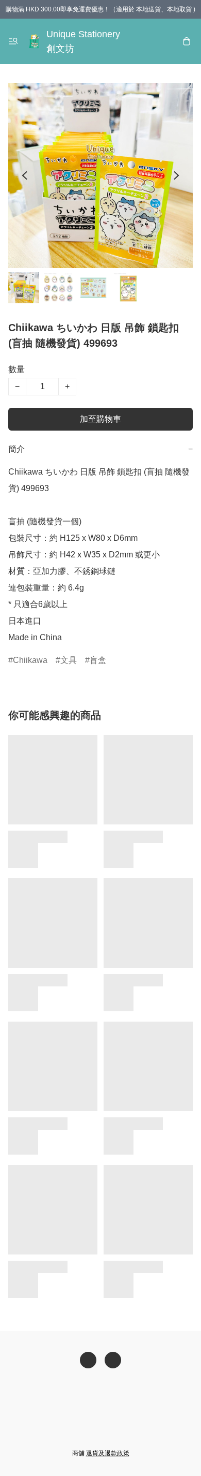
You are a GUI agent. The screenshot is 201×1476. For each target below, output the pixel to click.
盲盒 (98, 660)
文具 (68, 660)
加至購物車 (100, 419)
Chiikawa (30, 660)
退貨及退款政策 (107, 1453)
